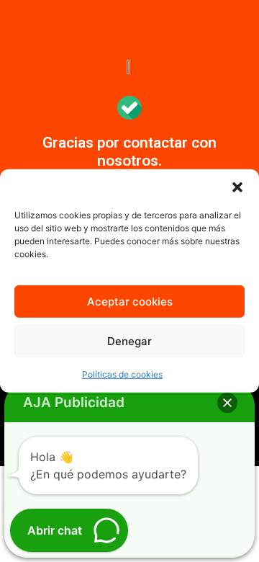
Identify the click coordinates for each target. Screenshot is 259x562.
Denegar (129, 341)
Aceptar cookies (130, 301)
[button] (237, 187)
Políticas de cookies (122, 374)
